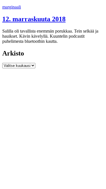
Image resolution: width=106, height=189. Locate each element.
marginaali (11, 7)
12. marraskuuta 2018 (34, 19)
